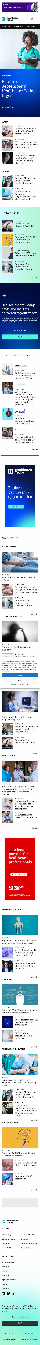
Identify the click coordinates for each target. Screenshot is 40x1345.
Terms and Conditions (11, 322)
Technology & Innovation (29, 1243)
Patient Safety (6, 26)
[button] (37, 659)
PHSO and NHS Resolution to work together (18, 578)
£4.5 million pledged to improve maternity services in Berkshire (26, 952)
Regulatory (24, 1239)
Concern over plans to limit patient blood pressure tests (25, 131)
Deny (20, 681)
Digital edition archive (9, 1280)
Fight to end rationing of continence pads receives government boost (19, 941)
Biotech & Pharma (27, 1248)
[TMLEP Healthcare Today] (20, 7)
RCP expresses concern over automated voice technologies (26, 1022)
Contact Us (5, 1288)
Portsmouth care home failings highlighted (16, 648)
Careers (4, 1284)
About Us (5, 1271)
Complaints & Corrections (29, 1339)
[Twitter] (13, 1293)
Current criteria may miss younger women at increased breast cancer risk (26, 591)
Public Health (31, 26)
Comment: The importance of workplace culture (23, 266)
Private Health (6, 1248)
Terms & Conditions (9, 1339)
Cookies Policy (15, 684)
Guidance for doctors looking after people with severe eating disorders (25, 159)
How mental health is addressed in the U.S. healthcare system (25, 440)
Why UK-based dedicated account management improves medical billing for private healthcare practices (26, 398)
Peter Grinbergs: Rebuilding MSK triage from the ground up (26, 253)
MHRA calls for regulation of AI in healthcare (23, 1035)
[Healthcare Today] (10, 19)
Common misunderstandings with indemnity (24, 421)
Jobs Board (5, 1267)
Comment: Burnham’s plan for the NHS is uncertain (25, 966)
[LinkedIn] (3, 1294)
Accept (20, 675)
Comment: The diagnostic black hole (25, 224)
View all (34, 278)
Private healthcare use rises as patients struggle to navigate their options (26, 805)
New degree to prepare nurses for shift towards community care (26, 144)
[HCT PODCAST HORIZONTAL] (20, 1202)
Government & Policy (28, 1235)
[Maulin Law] (20, 869)
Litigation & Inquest (18, 26)
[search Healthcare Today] (32, 19)
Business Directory (8, 1262)
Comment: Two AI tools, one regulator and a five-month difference (20, 1011)
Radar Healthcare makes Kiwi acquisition (26, 816)
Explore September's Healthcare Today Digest (18, 88)
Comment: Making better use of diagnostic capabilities (17, 718)
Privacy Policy (24, 684)
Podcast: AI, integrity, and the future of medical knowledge (25, 180)
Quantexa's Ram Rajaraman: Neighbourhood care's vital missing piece (25, 195)
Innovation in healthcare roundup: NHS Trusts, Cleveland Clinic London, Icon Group (26, 1110)
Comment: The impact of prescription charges (26, 1164)
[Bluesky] (8, 1293)
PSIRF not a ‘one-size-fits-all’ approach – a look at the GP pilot (25, 375)
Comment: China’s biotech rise (24, 1177)
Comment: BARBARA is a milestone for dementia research (26, 239)
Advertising (5, 1275)
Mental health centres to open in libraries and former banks (26, 729)
